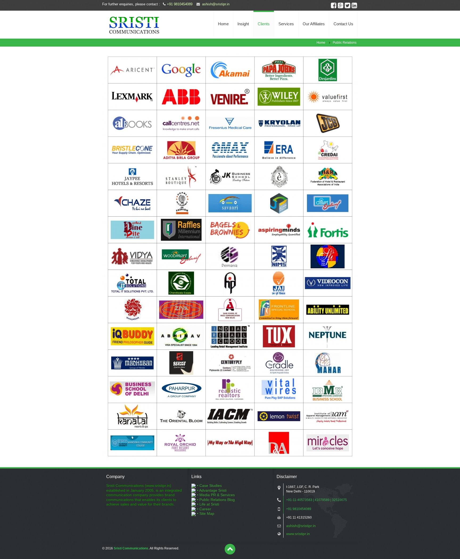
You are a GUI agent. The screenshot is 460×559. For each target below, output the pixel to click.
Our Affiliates (314, 24)
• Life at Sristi (208, 504)
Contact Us (343, 24)
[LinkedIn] (354, 5)
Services (286, 24)
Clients (264, 24)
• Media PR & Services (216, 495)
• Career (204, 509)
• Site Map (205, 513)
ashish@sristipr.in (215, 4)
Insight (243, 24)
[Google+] (340, 5)
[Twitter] (347, 5)
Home (223, 24)
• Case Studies (209, 485)
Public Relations (344, 42)
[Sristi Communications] (134, 25)
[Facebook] (333, 5)
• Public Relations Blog (216, 500)
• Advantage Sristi (212, 490)
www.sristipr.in (298, 534)
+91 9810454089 (179, 4)
